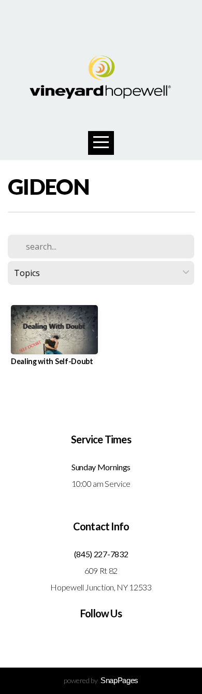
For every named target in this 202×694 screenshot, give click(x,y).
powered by (101, 680)
